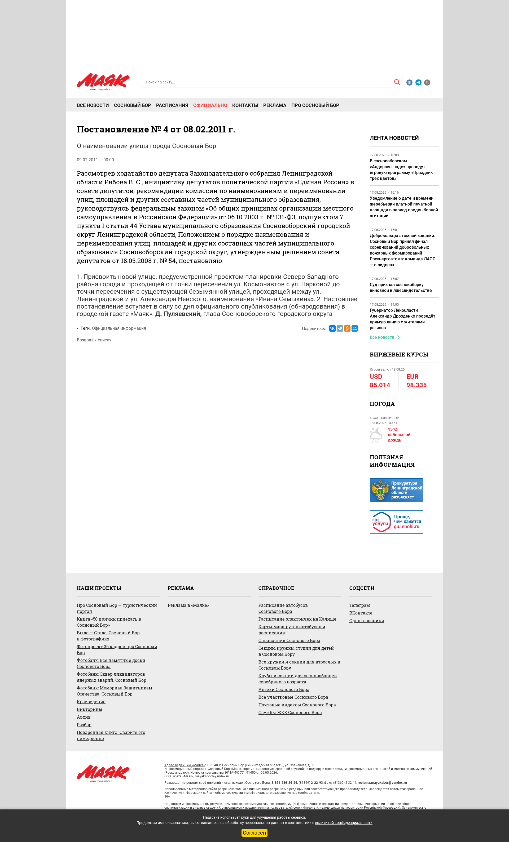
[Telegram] (340, 328)
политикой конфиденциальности (343, 823)
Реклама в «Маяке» (188, 605)
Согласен (254, 833)
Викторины (89, 709)
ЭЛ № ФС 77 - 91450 (240, 772)
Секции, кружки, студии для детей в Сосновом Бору (296, 651)
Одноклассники (366, 620)
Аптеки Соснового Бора (283, 689)
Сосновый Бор (132, 105)
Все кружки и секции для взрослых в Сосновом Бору (299, 665)
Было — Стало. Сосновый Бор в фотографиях (108, 635)
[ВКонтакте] (332, 328)
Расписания (172, 105)
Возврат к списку (94, 339)
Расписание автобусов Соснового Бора (283, 608)
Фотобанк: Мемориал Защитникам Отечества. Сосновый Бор (114, 691)
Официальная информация (119, 328)
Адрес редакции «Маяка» (184, 765)
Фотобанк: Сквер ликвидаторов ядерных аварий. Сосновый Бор (111, 677)
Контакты (245, 105)
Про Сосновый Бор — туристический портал (117, 608)
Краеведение (91, 701)
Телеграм (359, 605)
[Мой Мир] (355, 328)
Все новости (93, 105)
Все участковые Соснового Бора (293, 697)
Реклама (274, 105)
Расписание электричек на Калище (297, 619)
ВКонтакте (360, 613)
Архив (84, 717)
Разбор (84, 724)
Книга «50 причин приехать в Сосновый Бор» (109, 622)
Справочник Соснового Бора (289, 640)
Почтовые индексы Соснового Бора (297, 704)
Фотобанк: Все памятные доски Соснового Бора (111, 663)
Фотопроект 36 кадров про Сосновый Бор (117, 649)
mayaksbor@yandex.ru (212, 776)
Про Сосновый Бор (315, 105)
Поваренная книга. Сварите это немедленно (111, 735)
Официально (210, 105)
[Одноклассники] (347, 328)
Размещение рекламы (182, 783)
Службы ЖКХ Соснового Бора (290, 712)
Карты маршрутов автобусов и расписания (291, 629)
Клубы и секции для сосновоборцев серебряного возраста (297, 678)
